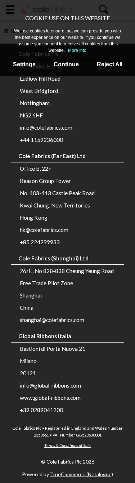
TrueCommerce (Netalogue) (81, 474)
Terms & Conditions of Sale (67, 445)
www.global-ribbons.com (50, 397)
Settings (24, 64)
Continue (66, 64)
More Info (77, 50)
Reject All (109, 64)
